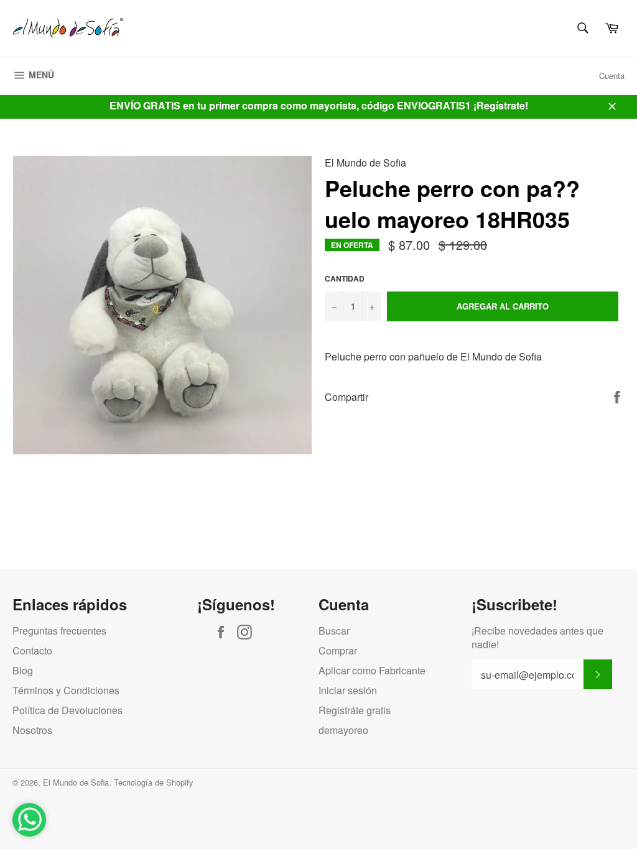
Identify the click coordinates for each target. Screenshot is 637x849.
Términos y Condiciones (65, 690)
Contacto (32, 650)
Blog (22, 670)
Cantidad (345, 278)
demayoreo (343, 730)
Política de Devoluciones (67, 710)
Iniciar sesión (347, 690)
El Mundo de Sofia (76, 782)
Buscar (334, 630)
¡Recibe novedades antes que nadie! (537, 637)
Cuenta (612, 75)
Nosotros (32, 730)
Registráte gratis (354, 710)
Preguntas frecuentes (59, 630)
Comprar (337, 650)
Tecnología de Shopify (153, 782)
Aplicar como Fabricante (371, 670)
